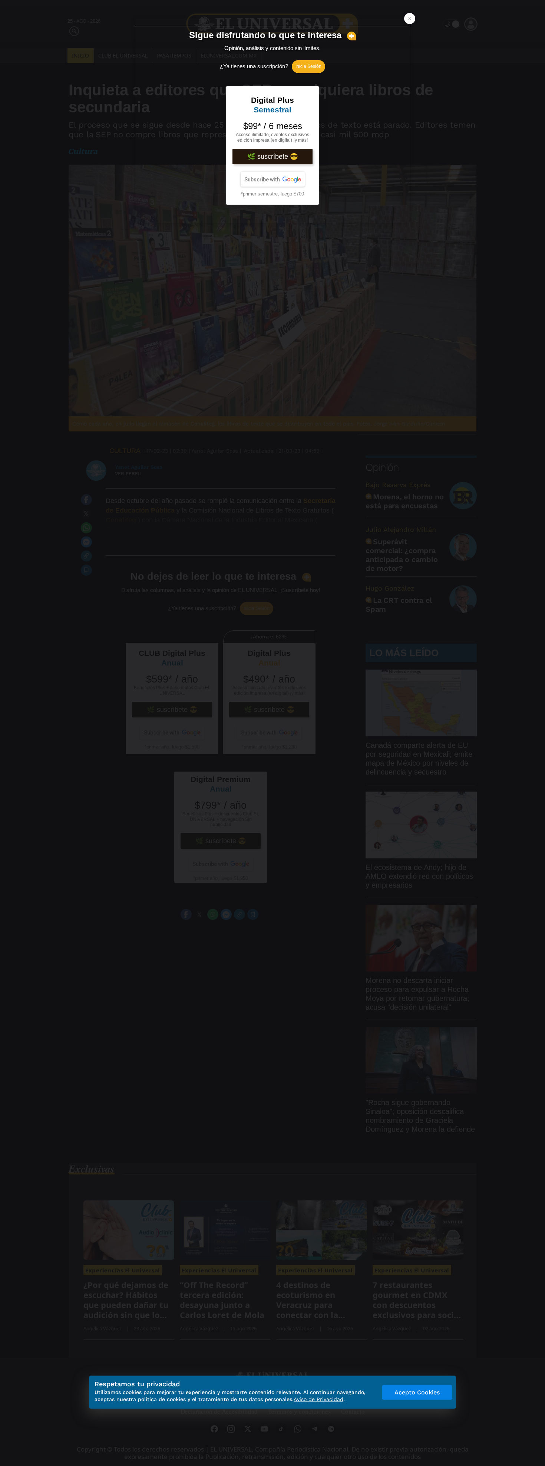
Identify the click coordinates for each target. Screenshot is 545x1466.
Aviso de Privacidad (318, 1399)
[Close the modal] (409, 18)
